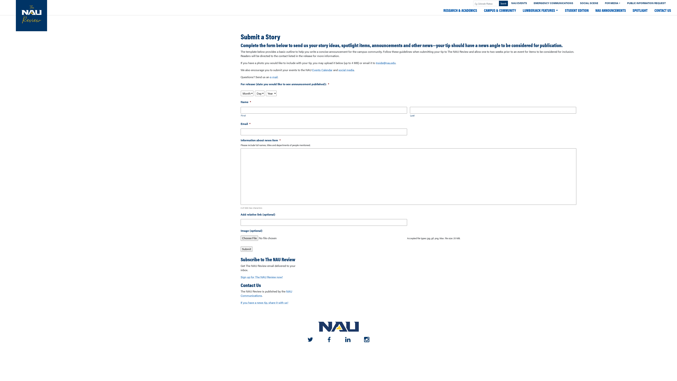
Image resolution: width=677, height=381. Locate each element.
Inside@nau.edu (386, 63)
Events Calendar (322, 70)
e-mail (274, 77)
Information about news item (261, 140)
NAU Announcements (610, 10)
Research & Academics (460, 10)
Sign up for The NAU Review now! (262, 277)
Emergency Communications (553, 3)
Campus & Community (500, 10)
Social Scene (589, 3)
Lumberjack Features (539, 10)
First (243, 115)
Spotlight (640, 10)
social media (346, 70)
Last (412, 115)
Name (246, 102)
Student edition (577, 10)
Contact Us (662, 10)
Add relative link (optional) (258, 214)
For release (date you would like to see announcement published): (285, 84)
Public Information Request (646, 3)
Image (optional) (251, 231)
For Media (611, 3)
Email (246, 124)
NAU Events (519, 3)
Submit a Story (260, 36)
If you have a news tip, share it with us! (264, 303)
